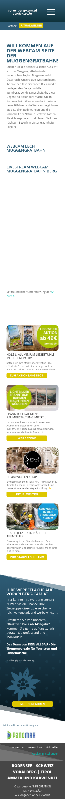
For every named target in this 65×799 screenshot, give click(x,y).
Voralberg (25, 772)
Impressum (18, 747)
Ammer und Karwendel (32, 778)
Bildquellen (52, 747)
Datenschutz (35, 747)
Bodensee (22, 765)
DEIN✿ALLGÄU (32, 791)
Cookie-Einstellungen (45, 753)
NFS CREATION (42, 786)
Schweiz (45, 765)
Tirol (46, 772)
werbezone (24, 786)
